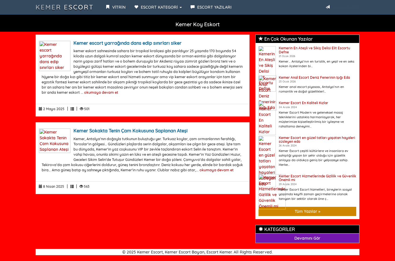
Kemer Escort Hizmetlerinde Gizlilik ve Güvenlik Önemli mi (317, 178)
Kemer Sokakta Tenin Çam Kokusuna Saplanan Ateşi (130, 131)
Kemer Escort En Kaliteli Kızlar (303, 103)
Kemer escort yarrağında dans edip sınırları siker (127, 43)
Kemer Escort (65, 7)
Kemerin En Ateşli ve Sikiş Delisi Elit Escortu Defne (314, 50)
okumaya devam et (101, 92)
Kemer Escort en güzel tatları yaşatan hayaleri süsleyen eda (317, 140)
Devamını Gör (307, 238)
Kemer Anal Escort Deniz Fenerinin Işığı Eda (314, 77)
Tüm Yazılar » (307, 211)
